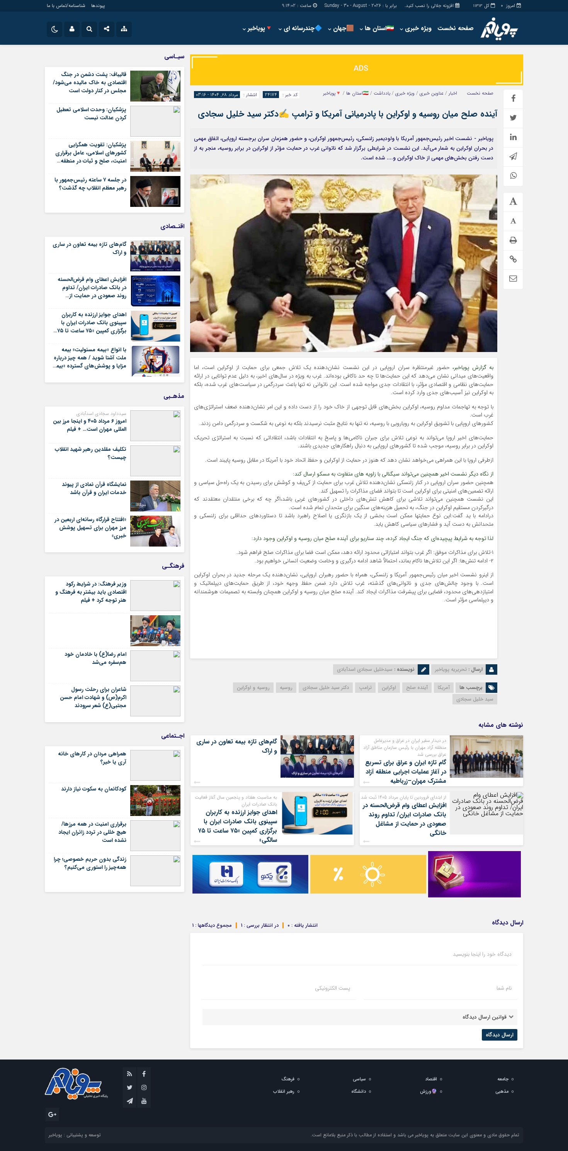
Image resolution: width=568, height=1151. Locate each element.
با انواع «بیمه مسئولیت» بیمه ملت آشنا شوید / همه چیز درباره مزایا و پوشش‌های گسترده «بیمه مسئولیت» (89, 361)
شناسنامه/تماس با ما (66, 5)
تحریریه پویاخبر (451, 669)
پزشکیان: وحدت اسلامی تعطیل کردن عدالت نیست (91, 113)
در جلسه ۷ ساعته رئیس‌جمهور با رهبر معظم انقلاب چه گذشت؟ (90, 184)
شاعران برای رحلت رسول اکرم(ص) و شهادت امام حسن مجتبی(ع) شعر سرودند (93, 697)
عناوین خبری (432, 93)
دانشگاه (358, 1091)
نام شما (504, 988)
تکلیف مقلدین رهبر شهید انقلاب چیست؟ (90, 453)
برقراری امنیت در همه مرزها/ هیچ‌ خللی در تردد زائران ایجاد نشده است (92, 832)
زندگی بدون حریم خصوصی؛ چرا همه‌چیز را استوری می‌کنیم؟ (90, 863)
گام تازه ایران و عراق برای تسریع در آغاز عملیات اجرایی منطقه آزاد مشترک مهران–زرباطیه (405, 772)
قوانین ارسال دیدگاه (485, 1017)
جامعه (502, 1079)
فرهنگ (287, 1079)
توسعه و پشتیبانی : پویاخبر (75, 1135)
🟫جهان (343, 28)
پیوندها (98, 5)
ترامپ (365, 688)
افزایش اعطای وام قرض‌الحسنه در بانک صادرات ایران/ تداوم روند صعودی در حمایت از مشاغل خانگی (404, 819)
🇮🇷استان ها (379, 28)
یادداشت (382, 93)
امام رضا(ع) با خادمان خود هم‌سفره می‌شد (95, 658)
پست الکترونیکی (332, 988)
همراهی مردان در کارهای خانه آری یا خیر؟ (92, 758)
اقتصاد (431, 1079)
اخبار (453, 93)
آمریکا (444, 688)
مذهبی (501, 1091)
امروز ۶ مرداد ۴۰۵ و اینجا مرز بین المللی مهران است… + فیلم (89, 425)
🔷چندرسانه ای (303, 28)
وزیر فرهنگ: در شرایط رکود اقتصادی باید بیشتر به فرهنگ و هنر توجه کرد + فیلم (90, 592)
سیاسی (359, 1079)
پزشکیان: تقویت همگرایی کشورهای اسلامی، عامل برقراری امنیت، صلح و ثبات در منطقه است (90, 156)
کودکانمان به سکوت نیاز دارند (93, 789)
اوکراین (389, 688)
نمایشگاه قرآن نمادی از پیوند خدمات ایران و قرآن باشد (94, 488)
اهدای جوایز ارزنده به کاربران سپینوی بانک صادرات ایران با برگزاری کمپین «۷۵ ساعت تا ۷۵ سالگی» (237, 826)
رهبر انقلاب (283, 1091)
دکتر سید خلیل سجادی (326, 688)
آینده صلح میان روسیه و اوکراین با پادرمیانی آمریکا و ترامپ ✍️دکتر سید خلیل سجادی (347, 113)
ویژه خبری (418, 28)
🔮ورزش (428, 1091)
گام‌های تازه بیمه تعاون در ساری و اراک (236, 746)
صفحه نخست (455, 28)
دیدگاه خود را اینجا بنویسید (482, 954)
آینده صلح (417, 688)
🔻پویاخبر (260, 28)
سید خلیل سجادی (474, 699)
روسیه (286, 688)
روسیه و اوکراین (253, 688)
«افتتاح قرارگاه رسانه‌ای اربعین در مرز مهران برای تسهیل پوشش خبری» (90, 527)
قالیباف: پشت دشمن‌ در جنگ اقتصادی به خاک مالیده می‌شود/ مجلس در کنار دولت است (89, 82)
